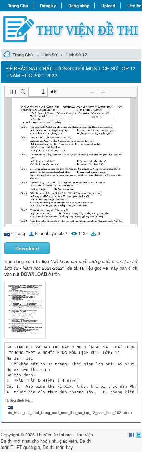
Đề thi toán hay (58, 447)
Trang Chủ (18, 5)
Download (27, 248)
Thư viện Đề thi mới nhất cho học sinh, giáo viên (47, 438)
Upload (108, 5)
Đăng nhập (78, 5)
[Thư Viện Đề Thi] (71, 29)
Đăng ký (48, 5)
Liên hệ (134, 5)
